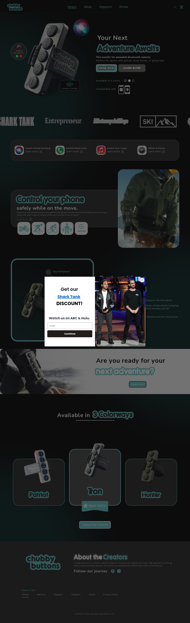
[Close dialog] (142, 280)
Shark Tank (69, 296)
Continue (69, 333)
